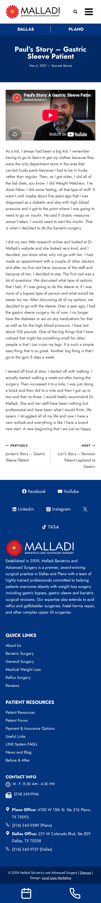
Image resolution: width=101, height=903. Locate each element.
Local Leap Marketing (56, 877)
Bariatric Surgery (20, 653)
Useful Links (16, 736)
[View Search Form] (75, 12)
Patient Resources (20, 712)
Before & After (18, 760)
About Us (13, 645)
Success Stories (61, 65)
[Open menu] (88, 12)
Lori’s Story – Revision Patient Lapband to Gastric (76, 456)
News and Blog (18, 752)
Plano (76, 29)
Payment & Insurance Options (30, 728)
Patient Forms (17, 720)
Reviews (12, 685)
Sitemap (85, 872)
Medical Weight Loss (23, 669)
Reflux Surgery (18, 677)
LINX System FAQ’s (21, 744)
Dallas (25, 29)
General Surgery (20, 661)
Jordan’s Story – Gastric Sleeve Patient (25, 453)
